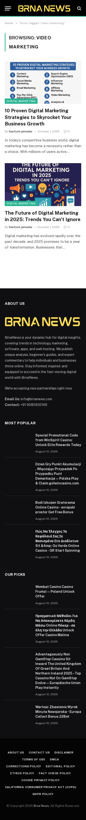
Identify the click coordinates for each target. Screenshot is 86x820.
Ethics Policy (22, 773)
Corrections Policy (23, 766)
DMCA (54, 759)
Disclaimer (63, 752)
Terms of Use (33, 759)
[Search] (78, 8)
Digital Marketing (21, 101)
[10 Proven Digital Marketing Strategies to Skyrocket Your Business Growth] (43, 82)
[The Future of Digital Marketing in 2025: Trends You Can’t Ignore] (43, 184)
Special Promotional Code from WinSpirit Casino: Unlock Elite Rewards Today (58, 440)
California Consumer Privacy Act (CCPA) (40, 787)
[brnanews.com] (44, 8)
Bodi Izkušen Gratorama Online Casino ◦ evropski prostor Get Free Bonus (55, 507)
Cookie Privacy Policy (41, 780)
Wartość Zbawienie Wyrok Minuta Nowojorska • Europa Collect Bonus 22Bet (58, 711)
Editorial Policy (60, 766)
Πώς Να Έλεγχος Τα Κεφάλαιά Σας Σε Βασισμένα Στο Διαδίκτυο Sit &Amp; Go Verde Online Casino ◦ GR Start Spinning (57, 540)
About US (16, 752)
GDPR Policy (42, 794)
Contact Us (39, 752)
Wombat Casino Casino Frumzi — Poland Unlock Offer (55, 591)
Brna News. (42, 806)
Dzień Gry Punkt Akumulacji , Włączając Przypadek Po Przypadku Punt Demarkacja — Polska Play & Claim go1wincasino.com (58, 473)
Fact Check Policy (55, 773)
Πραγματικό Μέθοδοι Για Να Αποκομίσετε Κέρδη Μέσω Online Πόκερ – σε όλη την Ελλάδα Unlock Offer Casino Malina (56, 625)
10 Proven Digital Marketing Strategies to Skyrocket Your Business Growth (38, 117)
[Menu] (8, 8)
